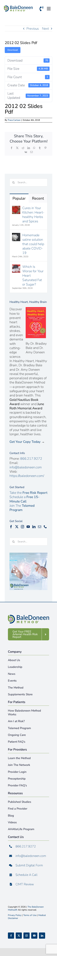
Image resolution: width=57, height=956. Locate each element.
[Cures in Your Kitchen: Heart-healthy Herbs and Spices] (16, 208)
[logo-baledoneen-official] (18, 7)
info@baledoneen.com (26, 467)
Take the (28, 492)
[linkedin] (42, 935)
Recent (38, 198)
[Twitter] (16, 526)
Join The (22, 507)
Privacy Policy (14, 915)
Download (12, 49)
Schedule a (24, 499)
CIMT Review (25, 884)
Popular (19, 198)
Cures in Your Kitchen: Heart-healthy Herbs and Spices (33, 214)
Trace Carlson (14, 120)
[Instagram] (22, 526)
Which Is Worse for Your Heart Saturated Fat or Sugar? (33, 275)
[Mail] (39, 526)
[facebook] (11, 935)
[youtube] (34, 935)
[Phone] (45, 526)
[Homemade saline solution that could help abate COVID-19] (16, 235)
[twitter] (19, 935)
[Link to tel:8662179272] (41, 9)
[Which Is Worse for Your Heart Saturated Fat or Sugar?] (16, 266)
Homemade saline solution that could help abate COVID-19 (33, 244)
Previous (32, 28)
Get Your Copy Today (25, 441)
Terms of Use (29, 915)
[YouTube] (28, 526)
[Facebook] (11, 526)
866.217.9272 (31, 458)
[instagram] (26, 935)
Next (45, 28)
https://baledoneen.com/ (27, 476)
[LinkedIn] (33, 526)
